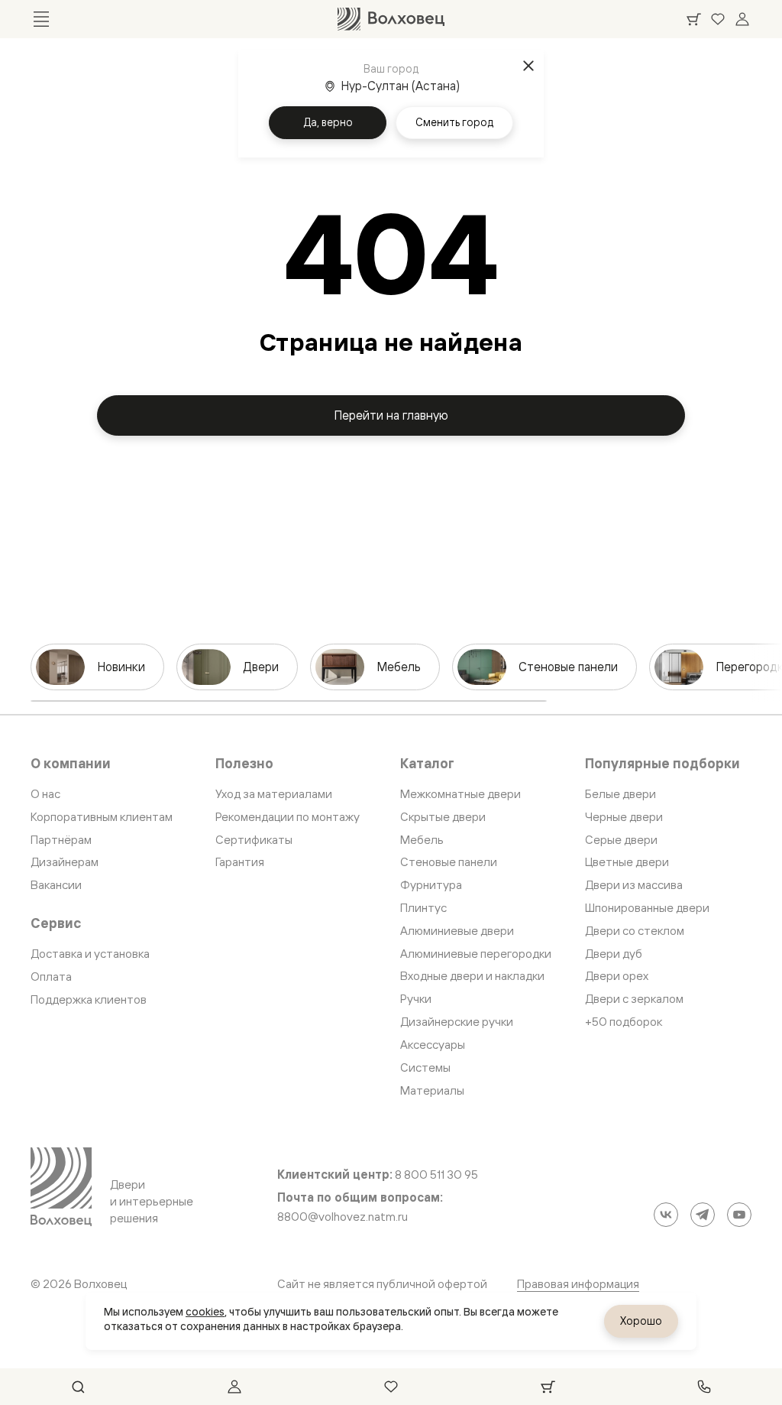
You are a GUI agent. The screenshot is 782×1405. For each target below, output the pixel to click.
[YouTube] (739, 1214)
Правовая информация (578, 1284)
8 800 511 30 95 (436, 1175)
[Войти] (742, 19)
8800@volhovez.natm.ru (342, 1217)
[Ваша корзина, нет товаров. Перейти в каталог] (693, 19)
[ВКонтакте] (666, 1214)
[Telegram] (702, 1214)
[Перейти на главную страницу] (391, 19)
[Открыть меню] (41, 19)
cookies (205, 1312)
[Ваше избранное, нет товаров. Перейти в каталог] (718, 19)
